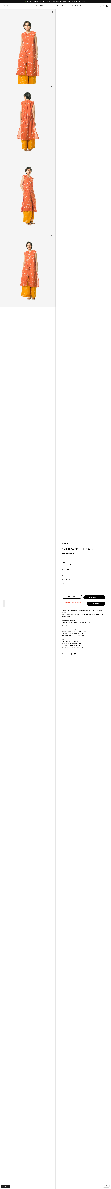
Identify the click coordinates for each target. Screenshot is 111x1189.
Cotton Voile (66, 584)
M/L (70, 564)
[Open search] (100, 6)
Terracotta (68, 574)
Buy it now (96, 603)
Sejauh (65, 543)
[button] (103, 590)
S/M (64, 564)
